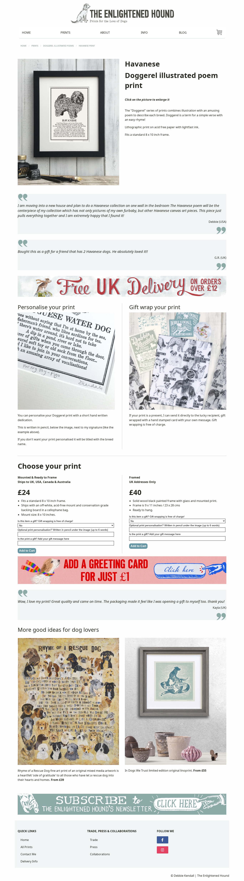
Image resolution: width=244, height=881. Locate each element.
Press (94, 847)
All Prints (27, 847)
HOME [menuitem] (26, 33)
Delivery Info (29, 861)
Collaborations (100, 854)
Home (25, 840)
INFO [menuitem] (144, 33)
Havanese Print (87, 45)
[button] (68, 122)
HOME (23, 45)
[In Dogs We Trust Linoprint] (175, 703)
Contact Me (28, 854)
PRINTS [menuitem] (65, 33)
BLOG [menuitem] (183, 33)
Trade (94, 840)
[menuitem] (219, 32)
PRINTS (34, 45)
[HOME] (122, 13)
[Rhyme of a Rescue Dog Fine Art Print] (68, 703)
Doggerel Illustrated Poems (58, 45)
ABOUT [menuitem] (105, 33)
